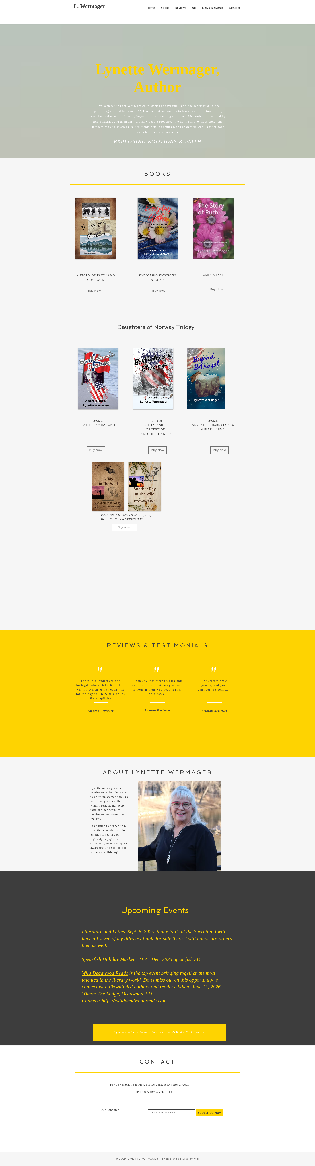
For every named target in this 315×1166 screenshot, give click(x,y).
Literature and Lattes (104, 931)
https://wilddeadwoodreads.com (134, 1000)
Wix (196, 1158)
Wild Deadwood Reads (105, 973)
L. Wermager (89, 6)
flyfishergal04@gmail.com (154, 1091)
